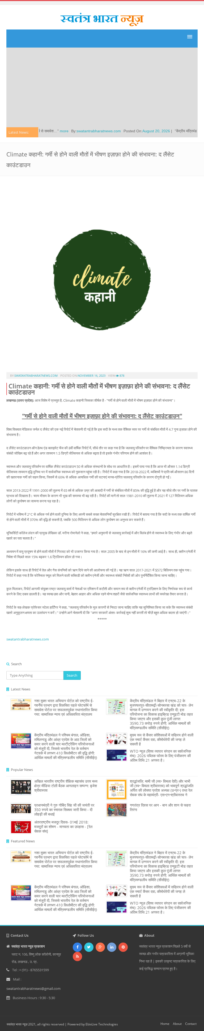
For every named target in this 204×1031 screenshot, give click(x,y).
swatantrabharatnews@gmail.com (33, 988)
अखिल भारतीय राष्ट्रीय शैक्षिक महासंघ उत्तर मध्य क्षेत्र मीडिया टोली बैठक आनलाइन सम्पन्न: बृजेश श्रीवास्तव (65, 786)
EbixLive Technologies (102, 1024)
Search (72, 675)
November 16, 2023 (91, 375)
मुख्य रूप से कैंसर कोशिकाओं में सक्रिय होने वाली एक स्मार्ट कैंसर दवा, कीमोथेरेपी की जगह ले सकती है (161, 739)
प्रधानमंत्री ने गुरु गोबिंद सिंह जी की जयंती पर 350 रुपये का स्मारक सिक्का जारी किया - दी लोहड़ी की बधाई (64, 810)
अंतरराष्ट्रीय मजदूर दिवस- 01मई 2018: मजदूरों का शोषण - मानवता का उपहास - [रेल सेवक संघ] (63, 827)
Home (164, 1023)
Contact (191, 1023)
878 (121, 375)
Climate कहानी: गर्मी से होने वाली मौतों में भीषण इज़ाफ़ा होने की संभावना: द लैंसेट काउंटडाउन (99, 388)
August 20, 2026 (142, 131)
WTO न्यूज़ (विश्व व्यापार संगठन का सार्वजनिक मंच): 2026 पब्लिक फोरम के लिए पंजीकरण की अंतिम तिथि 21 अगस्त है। (160, 756)
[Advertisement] (102, 87)
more (50, 131)
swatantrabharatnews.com (85, 131)
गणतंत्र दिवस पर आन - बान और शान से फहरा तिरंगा (160, 807)
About (177, 1023)
